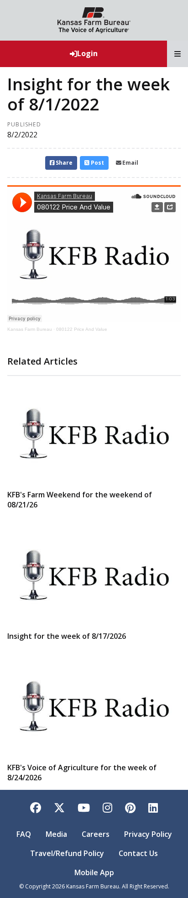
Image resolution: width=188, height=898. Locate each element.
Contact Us (138, 853)
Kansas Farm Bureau (29, 329)
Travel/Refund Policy (67, 853)
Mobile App (94, 872)
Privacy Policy (148, 834)
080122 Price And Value (81, 329)
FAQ (23, 834)
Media (56, 834)
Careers (96, 834)
